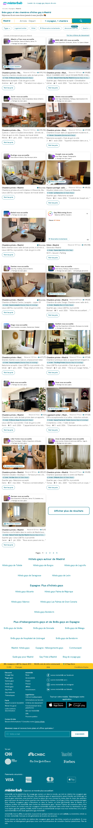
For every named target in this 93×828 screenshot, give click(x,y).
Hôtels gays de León (61, 575)
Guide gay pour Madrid (22, 657)
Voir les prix (8, 88)
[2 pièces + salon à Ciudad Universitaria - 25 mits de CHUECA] (41, 125)
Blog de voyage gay (72, 657)
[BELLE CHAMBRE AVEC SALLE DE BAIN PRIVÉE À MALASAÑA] (86, 68)
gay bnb (16, 809)
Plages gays (9, 678)
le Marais (78, 802)
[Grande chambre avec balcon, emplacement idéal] (41, 352)
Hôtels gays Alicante (24, 591)
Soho (67, 800)
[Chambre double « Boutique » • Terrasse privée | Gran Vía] (41, 467)
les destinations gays (46, 804)
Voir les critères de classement (78, 35)
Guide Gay (9, 684)
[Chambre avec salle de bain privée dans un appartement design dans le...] (41, 410)
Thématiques (10, 695)
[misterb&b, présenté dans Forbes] (69, 761)
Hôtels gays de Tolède (12, 565)
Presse (28, 684)
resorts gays (9, 798)
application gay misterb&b (35, 811)
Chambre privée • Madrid (12, 73)
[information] (9, 41)
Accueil (5, 9)
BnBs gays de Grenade (43, 628)
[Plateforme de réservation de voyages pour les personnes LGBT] (13, 790)
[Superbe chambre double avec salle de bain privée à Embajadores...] (41, 68)
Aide (48, 667)
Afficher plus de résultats (68, 510)
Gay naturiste (10, 692)
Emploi (28, 681)
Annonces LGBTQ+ (71, 28)
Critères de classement (34, 703)
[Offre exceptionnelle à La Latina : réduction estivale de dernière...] (86, 410)
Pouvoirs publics (31, 717)
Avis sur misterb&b (32, 711)
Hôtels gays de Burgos (43, 565)
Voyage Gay (9, 675)
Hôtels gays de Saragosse (29, 575)
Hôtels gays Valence (20, 601)
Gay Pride (8, 690)
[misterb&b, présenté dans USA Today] (11, 762)
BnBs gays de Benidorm (67, 638)
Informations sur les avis (34, 700)
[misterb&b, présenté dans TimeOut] (66, 754)
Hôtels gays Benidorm (44, 612)
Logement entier (21, 28)
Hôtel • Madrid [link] (52, 245)
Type (6, 28)
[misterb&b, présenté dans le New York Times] (40, 761)
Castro (50, 802)
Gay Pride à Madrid (48, 657)
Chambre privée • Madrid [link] (12, 188)
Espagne (12, 9)
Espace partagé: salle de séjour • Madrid (56, 188)
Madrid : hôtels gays (20, 648)
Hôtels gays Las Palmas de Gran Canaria (58, 601)
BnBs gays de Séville (13, 628)
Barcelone (34, 802)
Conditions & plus (81, 667)
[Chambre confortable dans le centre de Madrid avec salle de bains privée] (41, 525)
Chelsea (8, 804)
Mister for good (10, 706)
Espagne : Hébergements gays (49, 648)
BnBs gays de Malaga (74, 628)
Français (19, 667)
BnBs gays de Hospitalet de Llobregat (28, 638)
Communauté (75, 648)
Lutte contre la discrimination (10, 710)
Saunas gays (9, 681)
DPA (27, 714)
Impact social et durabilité (14, 703)
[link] (24, 80)
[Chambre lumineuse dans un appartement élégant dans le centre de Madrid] (86, 352)
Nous (27, 675)
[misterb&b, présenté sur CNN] (8, 754)
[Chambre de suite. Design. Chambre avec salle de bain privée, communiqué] (86, 295)
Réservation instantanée (51, 28)
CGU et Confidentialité (34, 697)
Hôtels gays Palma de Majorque (59, 591)
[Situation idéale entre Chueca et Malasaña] (86, 183)
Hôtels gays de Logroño (75, 565)
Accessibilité (30, 678)
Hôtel (33, 28)
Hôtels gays (9, 687)
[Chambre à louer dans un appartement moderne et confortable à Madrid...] (86, 125)
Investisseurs (30, 690)
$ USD (9, 667)
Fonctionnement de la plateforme (33, 707)
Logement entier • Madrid (57, 415)
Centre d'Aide (40, 722)
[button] (68, 214)
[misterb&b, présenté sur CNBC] (36, 754)
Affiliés (28, 687)
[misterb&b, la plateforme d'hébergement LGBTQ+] (12, 3)
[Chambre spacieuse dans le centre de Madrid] (86, 467)
